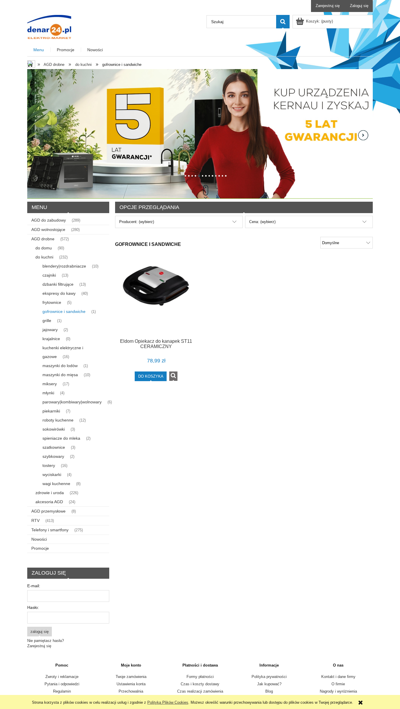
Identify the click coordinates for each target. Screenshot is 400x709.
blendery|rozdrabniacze (64, 266)
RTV (35, 520)
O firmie (338, 684)
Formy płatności (200, 676)
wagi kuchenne (56, 483)
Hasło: (33, 607)
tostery (48, 465)
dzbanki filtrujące (57, 284)
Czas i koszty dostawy (200, 684)
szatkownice (53, 447)
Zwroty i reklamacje (61, 676)
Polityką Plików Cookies (167, 702)
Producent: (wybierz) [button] (136, 222)
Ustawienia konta (131, 684)
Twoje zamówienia (131, 676)
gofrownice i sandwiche (64, 311)
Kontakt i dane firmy (338, 676)
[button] (173, 376)
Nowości (39, 539)
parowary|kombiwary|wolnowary (72, 402)
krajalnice (51, 338)
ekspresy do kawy (59, 293)
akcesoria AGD (49, 501)
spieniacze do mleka (61, 438)
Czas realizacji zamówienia (200, 691)
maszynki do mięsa (60, 374)
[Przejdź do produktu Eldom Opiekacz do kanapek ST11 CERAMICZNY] (156, 297)
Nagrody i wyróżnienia (338, 691)
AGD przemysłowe (48, 511)
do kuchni (44, 257)
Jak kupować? (269, 684)
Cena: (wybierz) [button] (262, 222)
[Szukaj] (283, 21)
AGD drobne (42, 239)
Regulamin (62, 691)
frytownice (51, 302)
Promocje (40, 548)
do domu (43, 248)
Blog (269, 691)
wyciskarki (51, 474)
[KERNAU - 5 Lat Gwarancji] (200, 133)
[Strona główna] (49, 26)
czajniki (49, 275)
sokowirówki (53, 429)
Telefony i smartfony (50, 530)
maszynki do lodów (60, 365)
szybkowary (53, 456)
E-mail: (33, 585)
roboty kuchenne (57, 420)
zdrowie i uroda (49, 492)
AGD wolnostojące (48, 229)
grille (46, 320)
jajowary (50, 329)
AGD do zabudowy (48, 220)
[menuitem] (39, 50)
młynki (48, 393)
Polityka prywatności (269, 676)
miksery (49, 383)
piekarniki (51, 411)
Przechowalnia (131, 691)
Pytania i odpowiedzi (62, 684)
